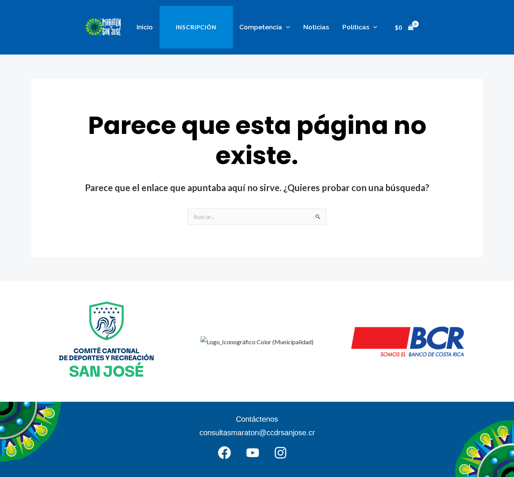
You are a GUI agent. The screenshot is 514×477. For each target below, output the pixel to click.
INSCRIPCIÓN (196, 27)
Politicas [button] (356, 27)
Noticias (316, 27)
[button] (286, 27)
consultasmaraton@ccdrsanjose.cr (257, 432)
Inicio (145, 27)
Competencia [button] (260, 27)
